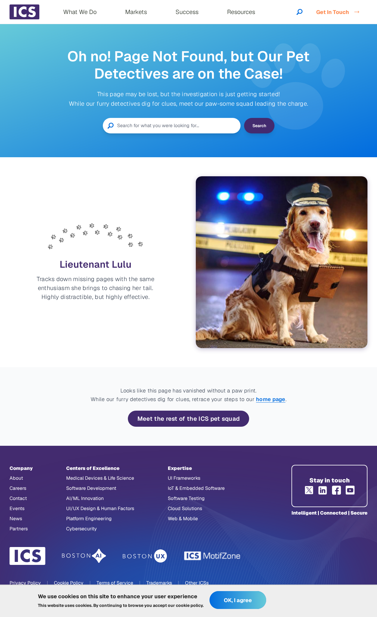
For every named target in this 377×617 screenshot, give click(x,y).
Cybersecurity (81, 529)
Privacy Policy (25, 583)
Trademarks (159, 583)
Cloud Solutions (185, 508)
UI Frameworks (184, 478)
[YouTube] (350, 490)
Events (17, 508)
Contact (18, 498)
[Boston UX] (145, 556)
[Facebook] (336, 490)
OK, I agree (238, 600)
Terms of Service (115, 583)
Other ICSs (197, 583)
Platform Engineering (89, 518)
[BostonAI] (84, 556)
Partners (19, 529)
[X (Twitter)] (309, 490)
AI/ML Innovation (85, 498)
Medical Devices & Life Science (100, 478)
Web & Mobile (183, 518)
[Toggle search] (299, 12)
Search (259, 125)
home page (271, 399)
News (16, 518)
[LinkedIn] (322, 490)
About (16, 478)
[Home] (24, 11)
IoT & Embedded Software (196, 488)
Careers (18, 488)
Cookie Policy (68, 583)
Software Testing (186, 498)
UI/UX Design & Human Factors (100, 508)
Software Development (91, 488)
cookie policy (189, 605)
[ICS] (27, 556)
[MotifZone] (212, 555)
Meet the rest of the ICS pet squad (188, 419)
